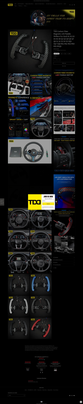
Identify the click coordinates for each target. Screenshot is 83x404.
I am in (48, 203)
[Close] (54, 195)
